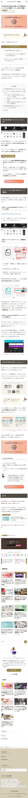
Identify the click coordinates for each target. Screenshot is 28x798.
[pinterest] (15, 674)
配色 (24, 786)
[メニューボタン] (1, 1)
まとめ (6, 110)
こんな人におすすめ (11, 107)
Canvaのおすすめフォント (12, 779)
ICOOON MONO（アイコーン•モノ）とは (14, 89)
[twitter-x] (11, 674)
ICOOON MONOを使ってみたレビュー (13, 105)
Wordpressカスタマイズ (6, 784)
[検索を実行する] (25, 641)
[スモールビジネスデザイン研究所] (14, 1)
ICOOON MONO (8, 214)
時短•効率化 (19, 786)
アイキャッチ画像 (15, 784)
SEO (19, 782)
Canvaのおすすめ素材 (6, 782)
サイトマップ (4, 793)
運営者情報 (18, 793)
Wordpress (4, 10)
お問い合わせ (23, 793)
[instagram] (13, 674)
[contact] (16, 674)
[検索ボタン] (26, 1)
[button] (2, 555)
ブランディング (12, 786)
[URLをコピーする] (25, 555)
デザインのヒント (12, 10)
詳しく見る (14, 670)
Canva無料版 (13, 782)
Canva (4, 735)
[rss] (15, 791)
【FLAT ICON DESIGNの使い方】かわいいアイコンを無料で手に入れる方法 (18, 519)
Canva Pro (4, 779)
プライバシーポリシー (11, 793)
